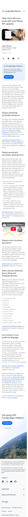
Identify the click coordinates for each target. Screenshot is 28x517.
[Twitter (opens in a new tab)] (7, 482)
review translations (18, 366)
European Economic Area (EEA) (12, 471)
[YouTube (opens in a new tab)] (11, 482)
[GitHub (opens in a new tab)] (15, 482)
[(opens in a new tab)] (5, 502)
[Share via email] (18, 58)
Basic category (17, 142)
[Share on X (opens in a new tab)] (3, 58)
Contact (16, 216)
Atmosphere (5, 265)
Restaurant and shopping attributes (12, 326)
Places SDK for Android (17, 379)
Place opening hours (7, 212)
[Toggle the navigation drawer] (24, 11)
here (14, 392)
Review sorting (6, 366)
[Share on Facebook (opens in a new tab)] (13, 58)
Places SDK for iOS (9, 381)
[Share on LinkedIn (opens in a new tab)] (8, 58)
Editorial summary (7, 264)
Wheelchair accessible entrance (11, 140)
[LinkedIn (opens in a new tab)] (3, 482)
